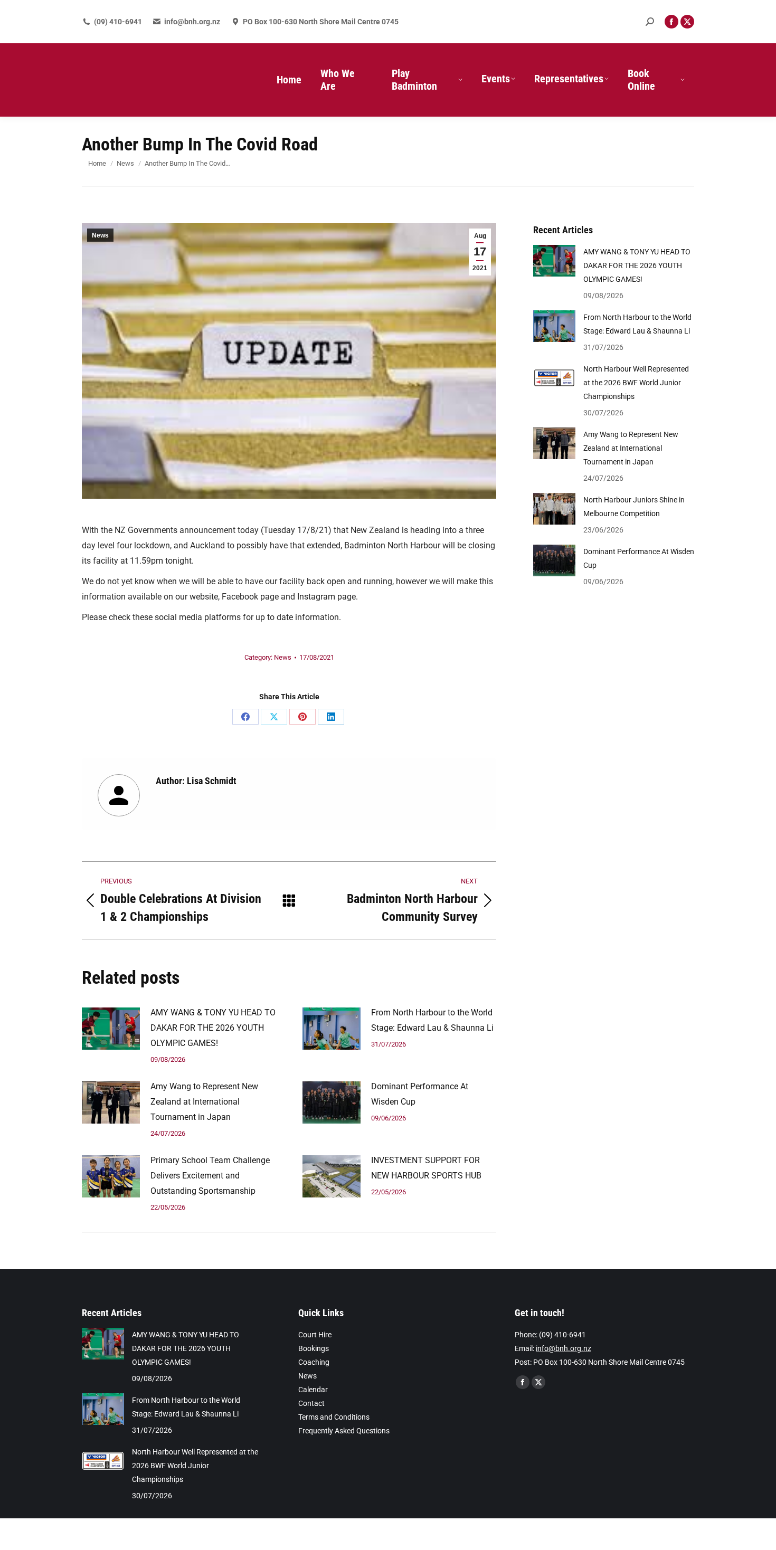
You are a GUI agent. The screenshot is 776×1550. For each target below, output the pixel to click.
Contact (311, 1403)
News (100, 235)
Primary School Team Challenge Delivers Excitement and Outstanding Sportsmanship (210, 1175)
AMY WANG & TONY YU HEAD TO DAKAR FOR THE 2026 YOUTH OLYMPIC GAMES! (213, 1027)
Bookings (313, 1348)
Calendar (313, 1389)
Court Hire (315, 1334)
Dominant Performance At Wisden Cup (419, 1094)
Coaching (313, 1362)
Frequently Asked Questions (344, 1431)
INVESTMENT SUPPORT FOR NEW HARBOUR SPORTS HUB (426, 1168)
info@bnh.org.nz (192, 21)
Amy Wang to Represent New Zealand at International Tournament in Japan (204, 1101)
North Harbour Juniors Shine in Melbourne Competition (634, 507)
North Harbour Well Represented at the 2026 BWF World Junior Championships (636, 383)
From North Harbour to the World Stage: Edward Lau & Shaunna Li (432, 1020)
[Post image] (111, 1028)
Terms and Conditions (334, 1417)
